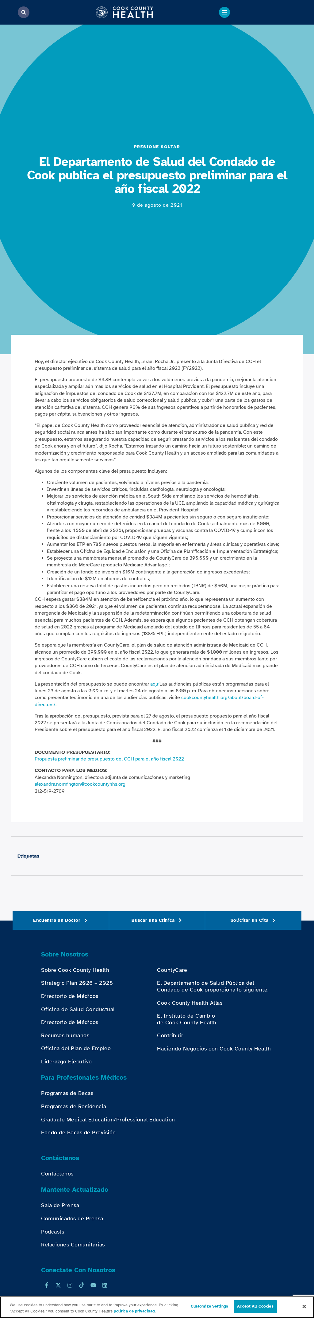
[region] (157, 1307)
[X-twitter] (58, 1285)
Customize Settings (209, 1306)
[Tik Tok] (81, 1285)
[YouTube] (93, 1285)
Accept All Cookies (255, 1306)
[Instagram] (69, 1285)
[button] (23, 12)
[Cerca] (304, 1306)
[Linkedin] (104, 1285)
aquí (154, 684)
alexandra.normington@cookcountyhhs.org (80, 784)
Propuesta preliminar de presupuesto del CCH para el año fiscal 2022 (109, 759)
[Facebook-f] (46, 1285)
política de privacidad (134, 1311)
